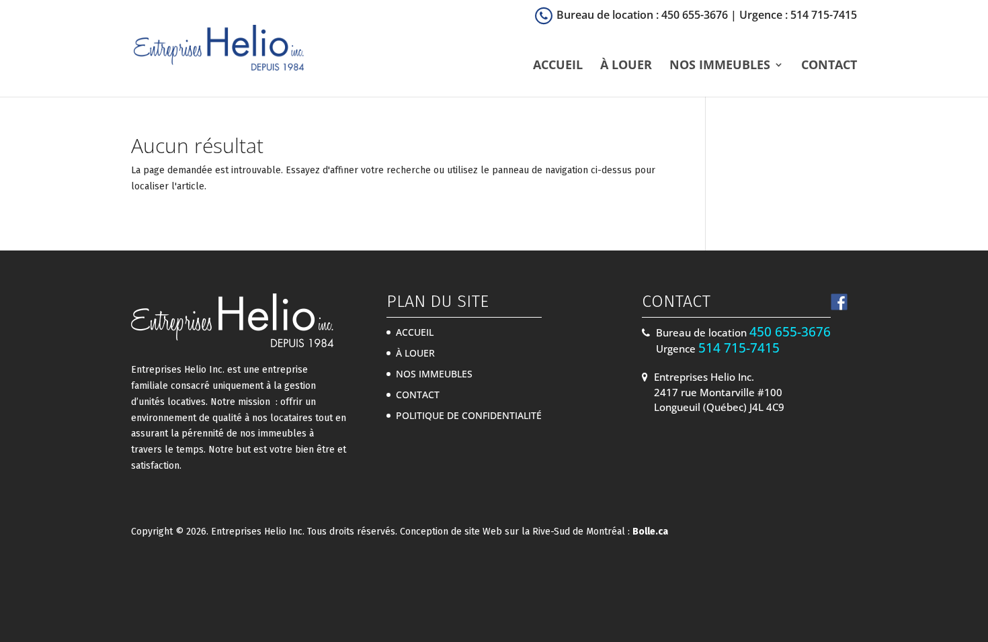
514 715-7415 (739, 348)
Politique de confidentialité (469, 415)
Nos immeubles (719, 66)
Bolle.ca (650, 531)
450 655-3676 (790, 331)
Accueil (558, 66)
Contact (829, 66)
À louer (626, 66)
